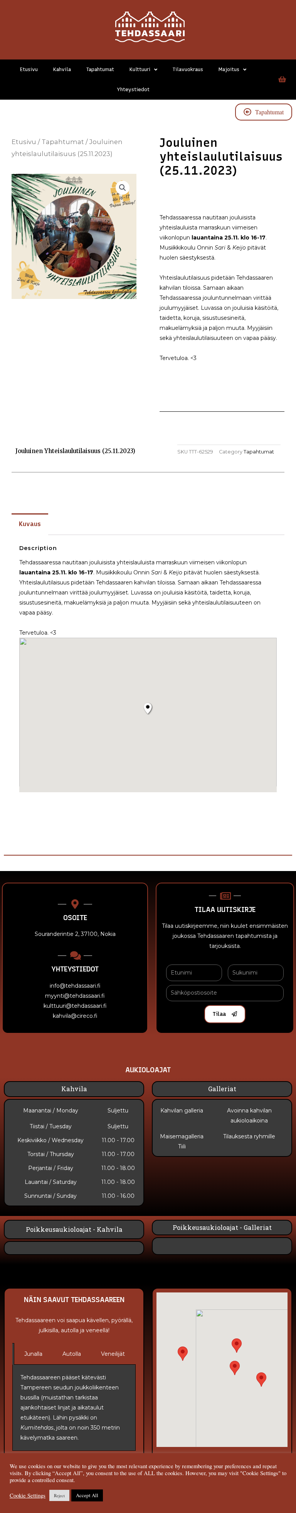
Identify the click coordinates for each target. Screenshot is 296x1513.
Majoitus (229, 69)
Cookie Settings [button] (27, 1495)
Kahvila (62, 69)
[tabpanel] (74, 1408)
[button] (261, 1379)
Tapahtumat (100, 69)
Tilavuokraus (188, 69)
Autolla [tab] (71, 1353)
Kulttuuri (140, 69)
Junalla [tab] (33, 1353)
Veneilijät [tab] (113, 1353)
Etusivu (29, 69)
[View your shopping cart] (281, 79)
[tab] (30, 524)
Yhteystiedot (133, 89)
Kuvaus (30, 524)
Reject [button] (59, 1495)
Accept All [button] (87, 1495)
